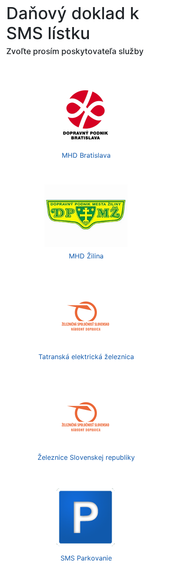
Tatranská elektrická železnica (86, 356)
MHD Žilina (86, 256)
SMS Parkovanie (86, 558)
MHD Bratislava (86, 155)
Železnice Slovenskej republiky (86, 457)
